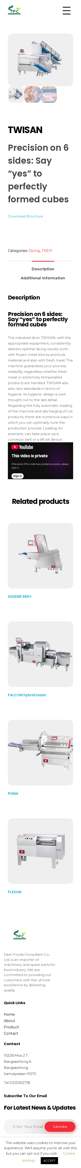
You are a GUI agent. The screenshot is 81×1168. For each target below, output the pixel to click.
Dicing (34, 251)
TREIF (46, 251)
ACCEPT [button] (49, 1160)
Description (43, 269)
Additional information (43, 278)
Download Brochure (25, 216)
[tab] (43, 267)
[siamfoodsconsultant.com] (14, 9)
